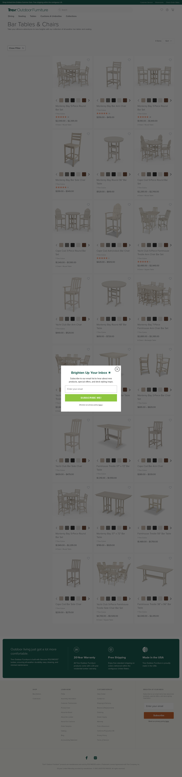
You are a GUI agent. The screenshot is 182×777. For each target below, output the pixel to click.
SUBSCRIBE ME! (91, 397)
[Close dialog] (117, 369)
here (100, 405)
